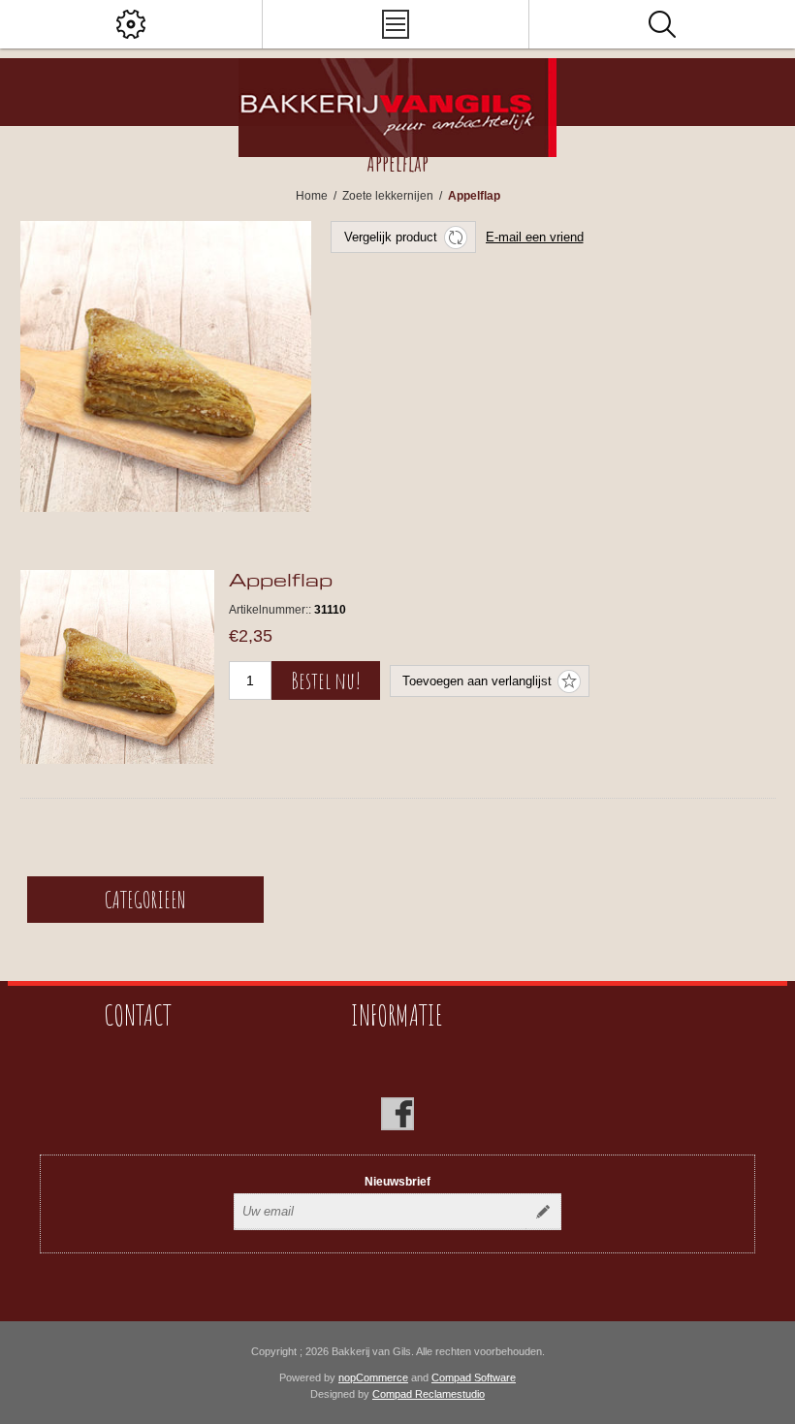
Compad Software (473, 1377)
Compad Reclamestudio (428, 1394)
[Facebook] (397, 1113)
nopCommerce (373, 1377)
